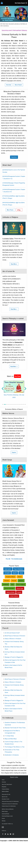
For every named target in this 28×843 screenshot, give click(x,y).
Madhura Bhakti (10, 592)
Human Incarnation (9, 588)
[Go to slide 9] (19, 404)
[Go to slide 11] (23, 404)
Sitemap (3, 820)
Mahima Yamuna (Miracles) (7, 809)
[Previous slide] (2, 388)
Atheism (20, 577)
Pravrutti (14, 580)
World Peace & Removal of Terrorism (15, 636)
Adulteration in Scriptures (12, 755)
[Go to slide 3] (7, 404)
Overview (4, 782)
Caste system (8, 569)
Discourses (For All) (6, 794)
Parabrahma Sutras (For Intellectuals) (10, 803)
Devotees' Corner (5, 799)
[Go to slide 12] (25, 404)
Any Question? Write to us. (7, 823)
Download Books (5, 813)
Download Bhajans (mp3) (7, 816)
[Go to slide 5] (11, 404)
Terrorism (6, 580)
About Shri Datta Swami (7, 784)
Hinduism (21, 580)
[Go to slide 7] (15, 404)
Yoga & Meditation (18, 569)
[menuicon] (26, 3)
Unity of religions (21, 584)
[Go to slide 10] (21, 404)
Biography (4, 786)
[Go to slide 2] (5, 404)
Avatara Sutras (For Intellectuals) (9, 806)
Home (3, 779)
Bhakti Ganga (5, 811)
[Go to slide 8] (17, 404)
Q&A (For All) (4, 796)
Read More (14, 157)
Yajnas (21, 573)
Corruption (7, 573)
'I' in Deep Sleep (9, 736)
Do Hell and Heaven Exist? (12, 633)
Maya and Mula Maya (11, 739)
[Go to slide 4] (9, 404)
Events (3, 818)
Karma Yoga (20, 588)
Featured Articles (5, 789)
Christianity (5, 584)
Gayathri (15, 573)
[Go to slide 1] (3, 404)
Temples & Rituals (10, 577)
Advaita (19, 592)
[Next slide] (25, 388)
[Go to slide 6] (13, 404)
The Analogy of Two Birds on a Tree (14, 747)
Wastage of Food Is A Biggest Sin (14, 657)
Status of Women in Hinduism (13, 638)
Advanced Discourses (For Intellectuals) (10, 801)
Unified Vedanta (14, 596)
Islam (12, 584)
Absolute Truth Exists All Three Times (15, 728)
